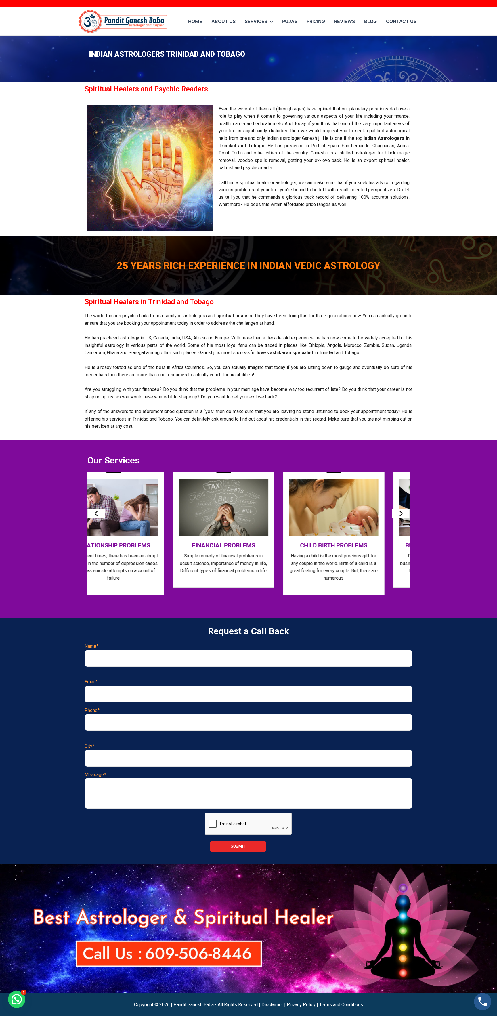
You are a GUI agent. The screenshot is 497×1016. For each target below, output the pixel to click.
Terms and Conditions (341, 1004)
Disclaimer (272, 1004)
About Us (223, 21)
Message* (95, 774)
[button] (16, 999)
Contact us (401, 21)
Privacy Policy (301, 1004)
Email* (91, 682)
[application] (270, 21)
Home (195, 21)
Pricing (316, 21)
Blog (370, 21)
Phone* (92, 710)
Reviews (344, 21)
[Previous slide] (96, 513)
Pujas (289, 21)
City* (89, 746)
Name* (91, 646)
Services (256, 21)
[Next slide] (401, 513)
